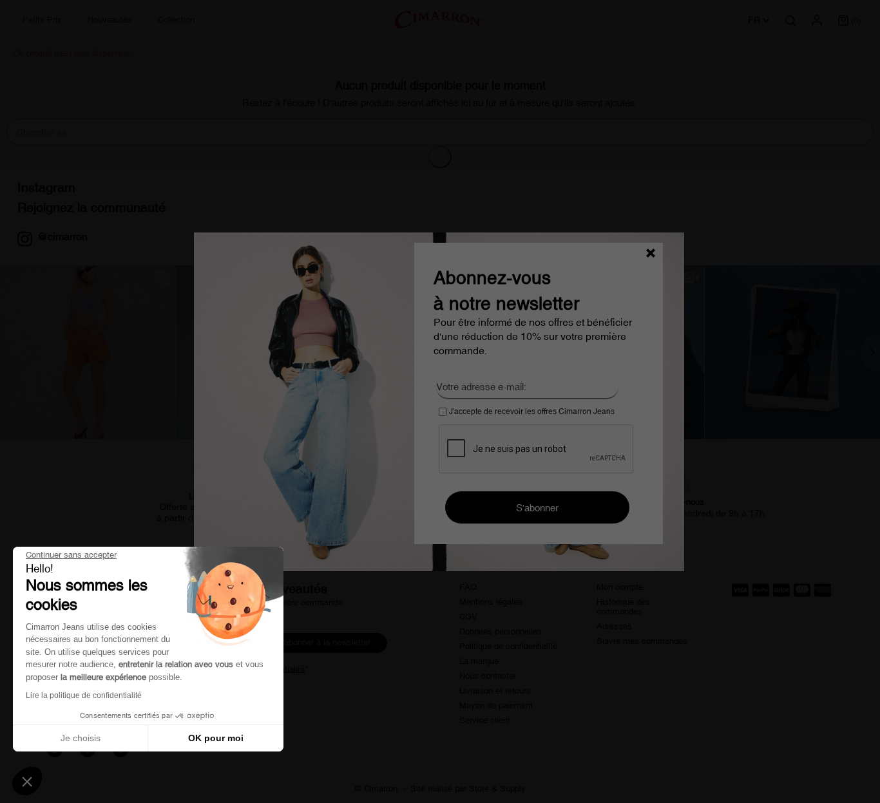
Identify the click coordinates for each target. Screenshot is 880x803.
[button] (27, 781)
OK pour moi (216, 738)
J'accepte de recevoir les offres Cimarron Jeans (531, 411)
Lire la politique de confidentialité (84, 695)
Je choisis (80, 738)
